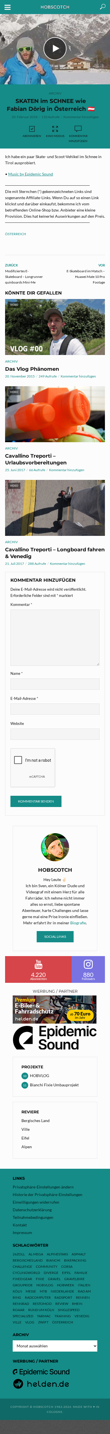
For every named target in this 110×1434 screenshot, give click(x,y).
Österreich (15, 234)
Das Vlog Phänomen (32, 369)
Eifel (25, 1138)
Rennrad (21, 1304)
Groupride (23, 1285)
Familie (80, 1273)
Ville (25, 1129)
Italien (84, 1285)
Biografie (78, 922)
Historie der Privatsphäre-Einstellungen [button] (47, 1194)
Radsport (63, 1297)
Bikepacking (75, 1260)
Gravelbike (74, 1279)
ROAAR (19, 1310)
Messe (31, 1291)
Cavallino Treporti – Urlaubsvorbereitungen (36, 459)
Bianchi (53, 1260)
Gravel (54, 1279)
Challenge (22, 1266)
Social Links (55, 936)
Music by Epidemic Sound (30, 174)
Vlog (29, 1322)
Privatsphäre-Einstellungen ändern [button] (43, 1186)
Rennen (83, 1297)
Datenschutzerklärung (32, 1209)
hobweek (65, 1285)
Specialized (23, 1316)
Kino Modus (55, 136)
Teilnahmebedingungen (33, 1217)
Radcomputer (38, 1297)
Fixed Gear (22, 1279)
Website (17, 723)
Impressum (22, 1232)
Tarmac (44, 1316)
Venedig (81, 1316)
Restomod (42, 1304)
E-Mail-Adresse (24, 698)
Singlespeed (69, 1310)
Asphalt (79, 1254)
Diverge (51, 1273)
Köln (17, 1291)
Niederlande (62, 1291)
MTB (43, 1291)
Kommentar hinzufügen (81, 117)
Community (47, 1266)
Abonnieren (32, 136)
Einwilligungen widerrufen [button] (36, 1202)
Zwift (43, 1322)
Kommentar (21, 604)
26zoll (19, 1254)
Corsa (66, 1266)
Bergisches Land (35, 1120)
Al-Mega (35, 1254)
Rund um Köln (41, 1310)
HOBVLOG (44, 1285)
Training (62, 1316)
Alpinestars (57, 1254)
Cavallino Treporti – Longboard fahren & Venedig (55, 553)
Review (61, 1304)
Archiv (55, 93)
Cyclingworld (26, 1273)
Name (16, 673)
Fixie (40, 1279)
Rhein (77, 1304)
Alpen (26, 1146)
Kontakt (20, 1224)
